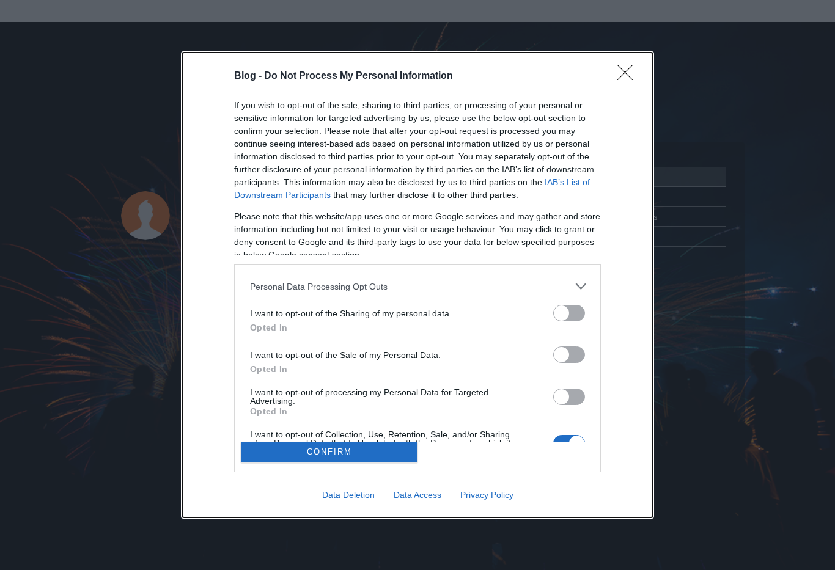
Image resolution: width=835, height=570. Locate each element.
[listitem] (417, 286)
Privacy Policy (486, 495)
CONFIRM (329, 451)
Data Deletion (348, 495)
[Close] (629, 76)
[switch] (569, 313)
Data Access (417, 495)
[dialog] (417, 285)
